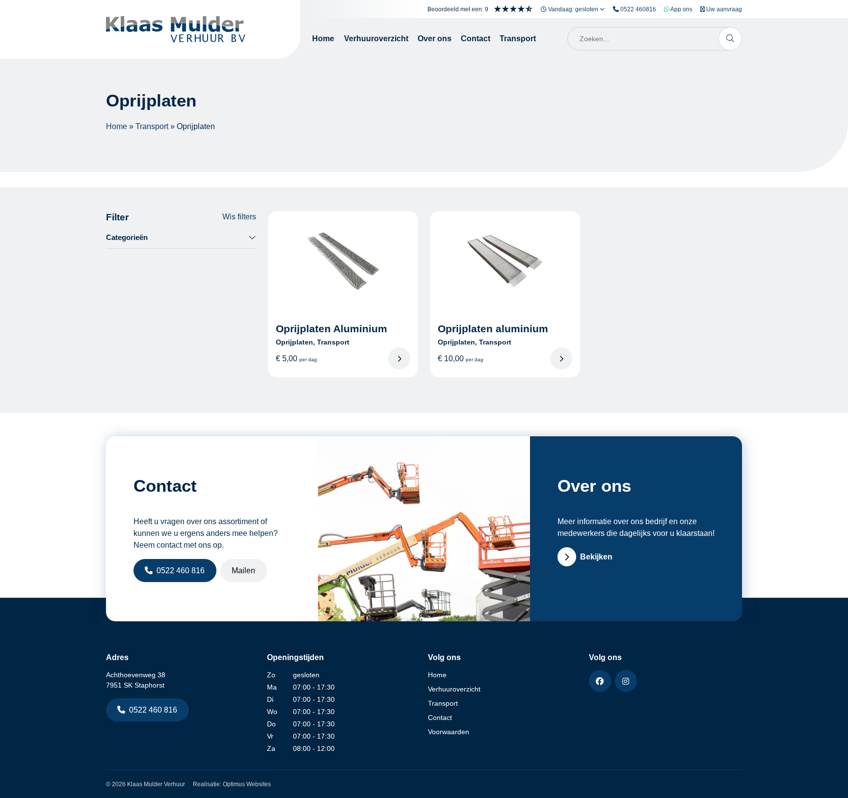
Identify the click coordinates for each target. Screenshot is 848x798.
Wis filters (239, 217)
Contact (475, 38)
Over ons (434, 38)
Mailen (243, 570)
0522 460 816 (181, 570)
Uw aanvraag (723, 9)
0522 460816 (637, 9)
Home (323, 38)
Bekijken (596, 557)
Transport (518, 38)
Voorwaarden (448, 732)
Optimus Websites (247, 784)
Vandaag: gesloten (573, 9)
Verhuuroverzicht (376, 38)
